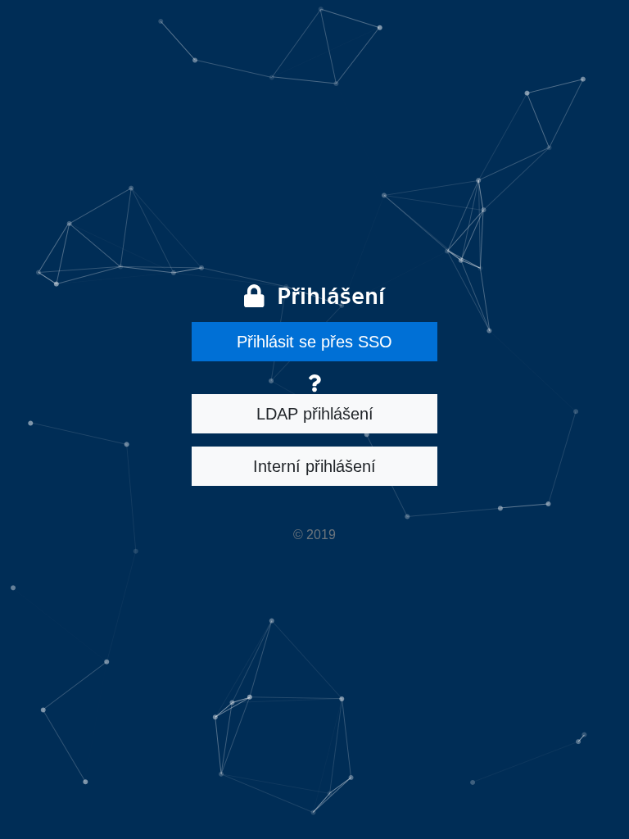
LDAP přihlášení (314, 414)
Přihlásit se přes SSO (314, 342)
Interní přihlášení (314, 466)
